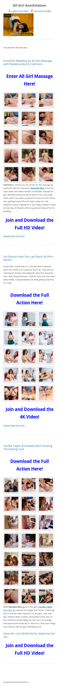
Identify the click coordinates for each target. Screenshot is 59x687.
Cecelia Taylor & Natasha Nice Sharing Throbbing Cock (27, 447)
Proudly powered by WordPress (15, 682)
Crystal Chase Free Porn (14, 425)
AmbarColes (27, 34)
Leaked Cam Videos (20, 11)
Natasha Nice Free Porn (14, 236)
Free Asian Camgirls (42, 11)
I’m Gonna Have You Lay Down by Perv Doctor (28, 258)
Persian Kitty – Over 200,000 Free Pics (20, 633)
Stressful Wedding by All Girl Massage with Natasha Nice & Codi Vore (27, 62)
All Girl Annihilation (29, 5)
